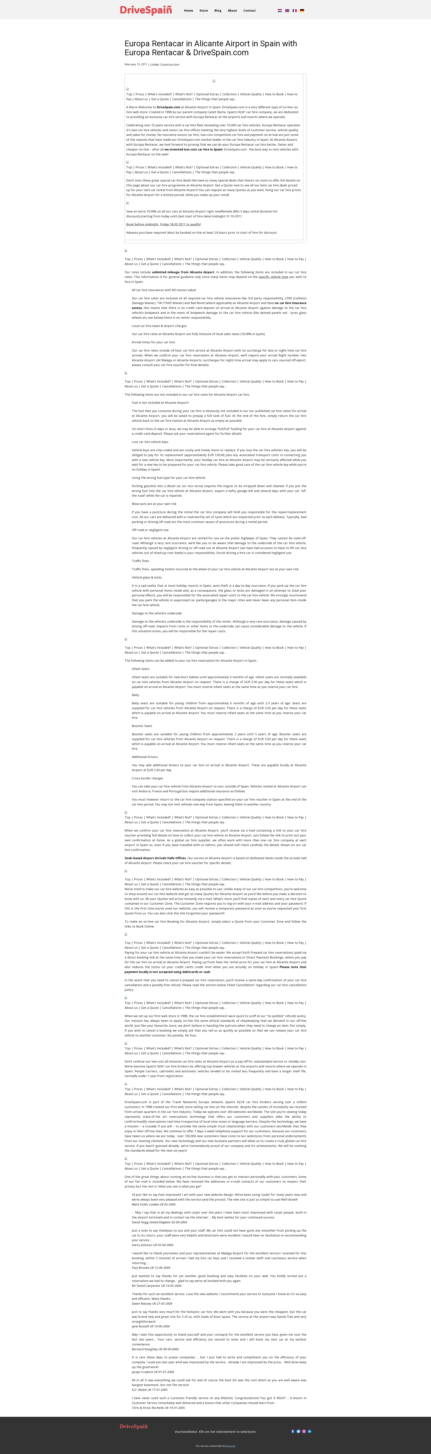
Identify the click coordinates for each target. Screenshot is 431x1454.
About (232, 10)
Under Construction (164, 64)
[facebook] (293, 1431)
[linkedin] (309, 1431)
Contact (249, 10)
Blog (217, 10)
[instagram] (304, 1431)
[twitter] (298, 1431)
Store (204, 10)
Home (188, 10)
